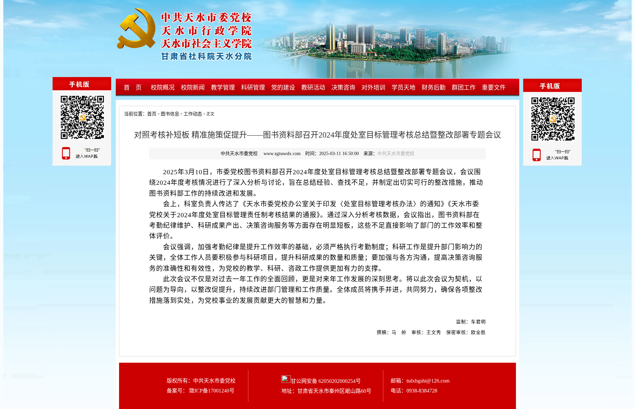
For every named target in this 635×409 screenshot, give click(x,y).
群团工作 (464, 87)
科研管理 (253, 87)
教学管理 (223, 87)
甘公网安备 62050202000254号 (326, 381)
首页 (151, 113)
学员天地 (403, 87)
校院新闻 (193, 87)
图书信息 (170, 113)
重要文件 (494, 87)
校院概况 (163, 87)
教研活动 (313, 87)
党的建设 (283, 87)
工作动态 (193, 113)
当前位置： (133, 113)
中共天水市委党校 (395, 153)
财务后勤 (433, 87)
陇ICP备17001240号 (211, 390)
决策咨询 (343, 87)
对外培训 (373, 87)
